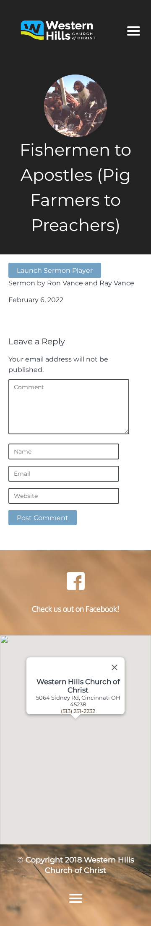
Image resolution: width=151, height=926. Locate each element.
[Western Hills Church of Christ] (64, 31)
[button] (86, 740)
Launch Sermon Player (55, 270)
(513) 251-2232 (78, 711)
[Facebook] (75, 581)
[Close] (114, 667)
